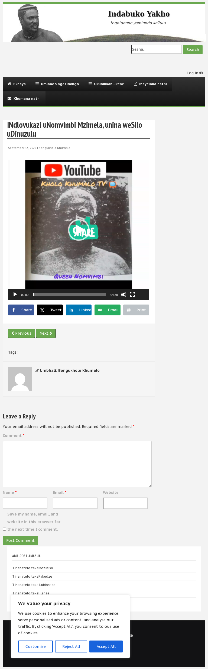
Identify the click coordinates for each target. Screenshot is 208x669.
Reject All (71, 646)
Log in (193, 73)
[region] (70, 626)
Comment (13, 435)
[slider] (69, 294)
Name (10, 492)
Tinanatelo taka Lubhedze (34, 585)
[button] (79, 230)
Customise (35, 646)
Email (59, 492)
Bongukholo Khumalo (54, 148)
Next (45, 333)
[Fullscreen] (132, 294)
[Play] (15, 294)
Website (111, 492)
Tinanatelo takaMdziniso (32, 568)
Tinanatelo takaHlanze (31, 593)
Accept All (106, 646)
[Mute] (123, 294)
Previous (22, 333)
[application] (78, 230)
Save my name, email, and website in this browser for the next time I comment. (33, 522)
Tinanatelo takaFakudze (32, 576)
